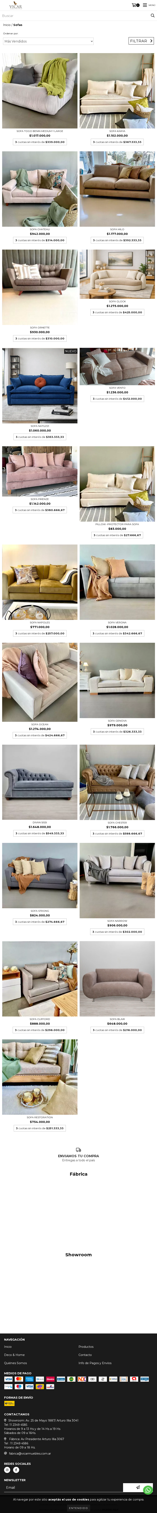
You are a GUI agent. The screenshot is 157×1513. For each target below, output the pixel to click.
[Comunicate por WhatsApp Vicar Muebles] (148, 1490)
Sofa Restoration (40, 1117)
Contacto (85, 1355)
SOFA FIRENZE (40, 499)
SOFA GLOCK (117, 301)
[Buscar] (152, 16)
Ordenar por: (10, 33)
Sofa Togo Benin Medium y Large (40, 131)
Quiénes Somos (15, 1363)
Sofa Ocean (39, 724)
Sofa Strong (40, 910)
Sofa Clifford (40, 1019)
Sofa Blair (117, 1019)
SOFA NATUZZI (40, 425)
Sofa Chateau (40, 229)
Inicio (7, 25)
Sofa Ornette (40, 327)
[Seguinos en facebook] (16, 1470)
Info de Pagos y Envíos (94, 1363)
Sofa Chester (117, 822)
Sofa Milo (117, 229)
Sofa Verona (117, 622)
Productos (85, 1347)
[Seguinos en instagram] (7, 1470)
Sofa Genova (117, 720)
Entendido (78, 1508)
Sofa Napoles (40, 622)
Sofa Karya (117, 131)
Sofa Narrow (117, 920)
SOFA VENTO (117, 387)
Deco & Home (14, 1355)
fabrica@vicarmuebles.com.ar (30, 1453)
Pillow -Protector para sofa (117, 524)
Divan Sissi (40, 822)
